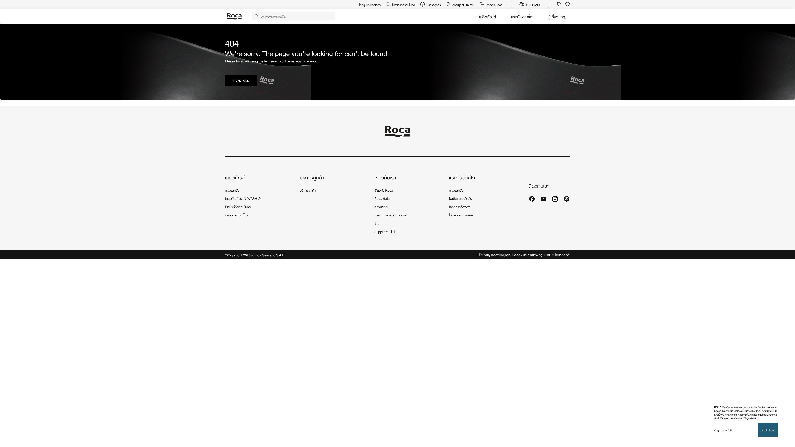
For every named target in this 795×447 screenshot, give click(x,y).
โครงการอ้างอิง (459, 206)
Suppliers (381, 231)
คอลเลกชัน (232, 190)
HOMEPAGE (241, 80)
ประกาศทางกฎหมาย (537, 254)
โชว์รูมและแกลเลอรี (461, 214)
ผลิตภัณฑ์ (487, 16)
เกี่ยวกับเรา (385, 177)
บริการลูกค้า (312, 177)
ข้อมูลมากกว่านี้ (723, 430)
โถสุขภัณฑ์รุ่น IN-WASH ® (243, 198)
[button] (256, 16)
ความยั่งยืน (381, 206)
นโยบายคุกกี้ (561, 254)
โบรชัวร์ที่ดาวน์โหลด (238, 206)
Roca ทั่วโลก (382, 198)
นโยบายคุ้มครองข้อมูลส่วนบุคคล (499, 254)
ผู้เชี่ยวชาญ (557, 16)
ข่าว (376, 223)
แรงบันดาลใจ (521, 16)
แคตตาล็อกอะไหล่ (236, 214)
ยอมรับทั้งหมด (768, 429)
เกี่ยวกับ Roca (383, 190)
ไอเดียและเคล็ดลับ (460, 198)
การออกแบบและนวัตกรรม (391, 214)
